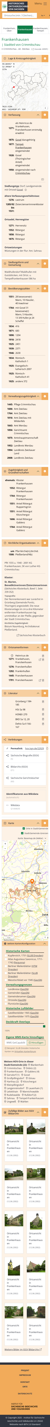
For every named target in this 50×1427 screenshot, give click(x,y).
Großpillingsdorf (15, 1078)
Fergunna (19, 962)
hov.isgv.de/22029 (34, 748)
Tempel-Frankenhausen (31, 1098)
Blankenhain (37, 1064)
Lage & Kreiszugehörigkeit (22, 58)
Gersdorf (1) (13, 1074)
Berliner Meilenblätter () (22, 968)
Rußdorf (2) (30, 1094)
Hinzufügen (37, 1042)
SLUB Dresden (35, 955)
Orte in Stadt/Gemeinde (37, 828)
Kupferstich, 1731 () (25, 955)
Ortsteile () (17, 1000)
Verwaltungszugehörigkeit (22, 396)
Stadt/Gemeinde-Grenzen (36, 833)
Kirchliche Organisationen (22, 542)
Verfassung (14, 114)
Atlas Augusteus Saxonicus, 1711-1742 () (25, 961)
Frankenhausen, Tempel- (40, 29)
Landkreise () (18, 989)
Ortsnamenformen (18, 647)
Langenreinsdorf (15, 1088)
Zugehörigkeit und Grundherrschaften (18, 471)
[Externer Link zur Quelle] (40, 659)
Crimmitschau (31, 44)
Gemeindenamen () (21, 996)
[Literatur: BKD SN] (43, 719)
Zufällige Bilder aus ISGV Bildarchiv (21, 1112)
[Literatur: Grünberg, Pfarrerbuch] (43, 701)
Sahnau (11, 1098)
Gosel (18, 139)
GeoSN (37, 980)
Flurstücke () (18, 1003)
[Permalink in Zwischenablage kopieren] (47, 748)
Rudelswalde (13, 1094)
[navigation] (25, 30)
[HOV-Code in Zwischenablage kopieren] (33, 49)
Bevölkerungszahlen (19, 288)
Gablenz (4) (33, 1071)
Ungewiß (11, 1101)
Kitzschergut (29, 1081)
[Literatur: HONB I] (43, 714)
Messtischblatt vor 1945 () (25, 980)
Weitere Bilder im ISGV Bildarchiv (22, 1349)
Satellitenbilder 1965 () (23, 1012)
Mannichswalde (30, 1091)
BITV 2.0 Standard (32, 1424)
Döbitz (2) (31, 1068)
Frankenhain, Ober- (9, 29)
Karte (11, 823)
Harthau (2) (13, 1081)
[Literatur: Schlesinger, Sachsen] (43, 709)
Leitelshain (12, 1091)
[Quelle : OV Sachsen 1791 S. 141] (43, 680)
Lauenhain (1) (36, 1088)
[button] (43, 655)
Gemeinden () (18, 992)
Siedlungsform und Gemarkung (18, 263)
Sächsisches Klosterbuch (32, 635)
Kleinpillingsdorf (15, 1084)
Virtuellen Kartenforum (25, 1051)
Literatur (13, 693)
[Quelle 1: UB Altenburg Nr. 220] (43, 656)
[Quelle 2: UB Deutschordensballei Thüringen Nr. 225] (43, 659)
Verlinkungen (15, 739)
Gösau (31, 1078)
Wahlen (24, 1101)
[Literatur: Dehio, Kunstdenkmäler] (43, 724)
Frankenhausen (15, 1071)
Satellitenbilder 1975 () (23, 1016)
